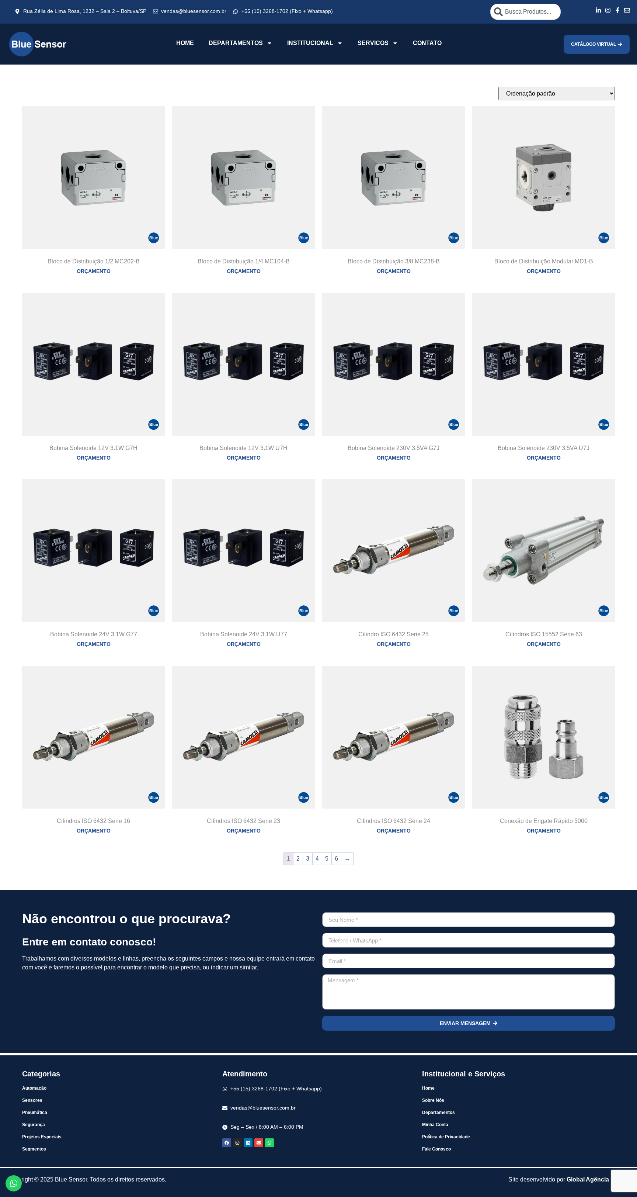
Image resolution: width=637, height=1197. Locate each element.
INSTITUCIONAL (310, 43)
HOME (185, 43)
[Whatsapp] (269, 1142)
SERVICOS (373, 43)
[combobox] (525, 12)
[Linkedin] (248, 1142)
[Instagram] (237, 1142)
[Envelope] (258, 1142)
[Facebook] (226, 1142)
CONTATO (427, 43)
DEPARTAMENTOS (236, 43)
